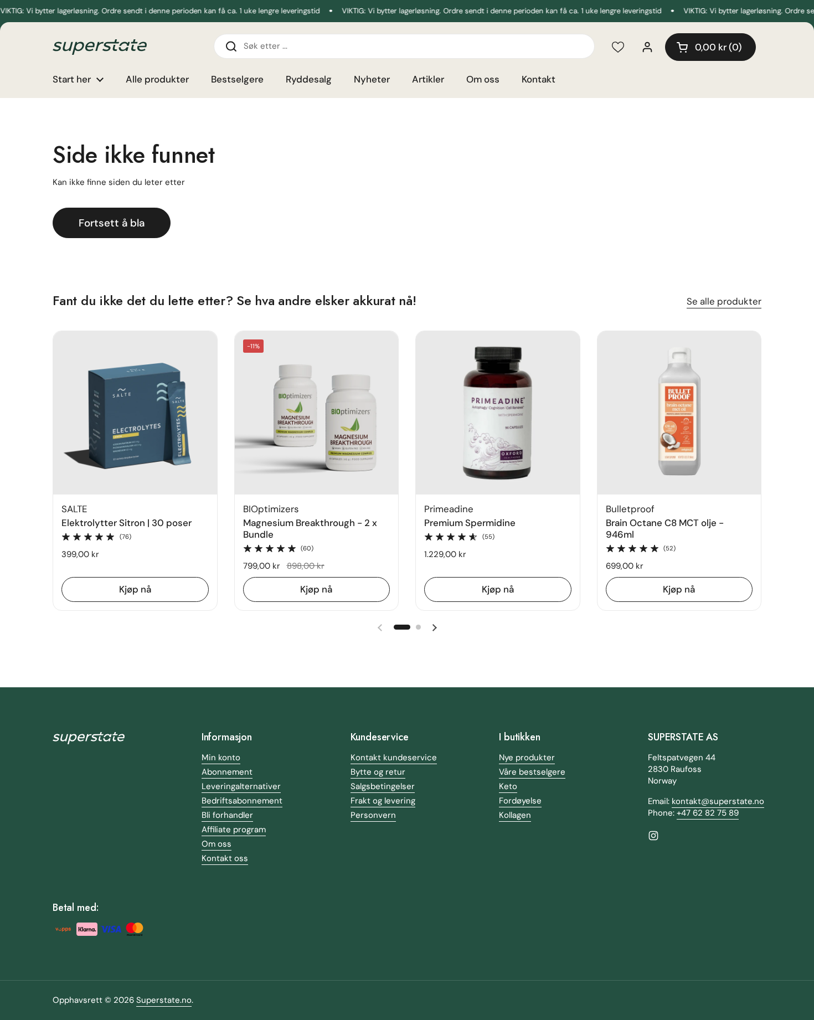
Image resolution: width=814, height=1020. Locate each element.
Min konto (221, 757)
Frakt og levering (383, 800)
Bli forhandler (227, 815)
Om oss (216, 843)
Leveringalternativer (241, 786)
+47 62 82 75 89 (708, 812)
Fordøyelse (520, 800)
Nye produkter (527, 757)
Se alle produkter (724, 301)
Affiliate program (234, 829)
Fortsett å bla (112, 223)
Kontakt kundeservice (394, 757)
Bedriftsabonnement (242, 800)
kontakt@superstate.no (718, 801)
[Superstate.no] (100, 47)
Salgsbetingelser (383, 786)
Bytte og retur (378, 771)
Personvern (373, 815)
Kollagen (515, 815)
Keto (508, 786)
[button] (710, 47)
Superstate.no (164, 1000)
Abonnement (227, 771)
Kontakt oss (225, 858)
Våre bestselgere (532, 771)
